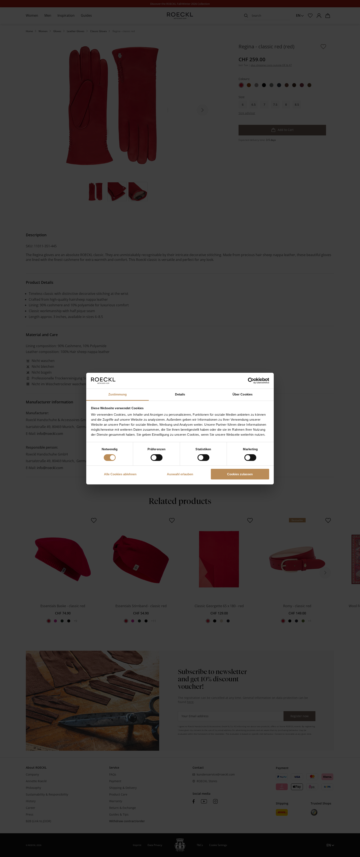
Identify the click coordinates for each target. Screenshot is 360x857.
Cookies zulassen (240, 474)
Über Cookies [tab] (242, 394)
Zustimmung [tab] (117, 394)
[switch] (156, 457)
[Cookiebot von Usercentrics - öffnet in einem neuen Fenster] (251, 381)
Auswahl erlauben (180, 474)
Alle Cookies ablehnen (120, 474)
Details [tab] (180, 394)
